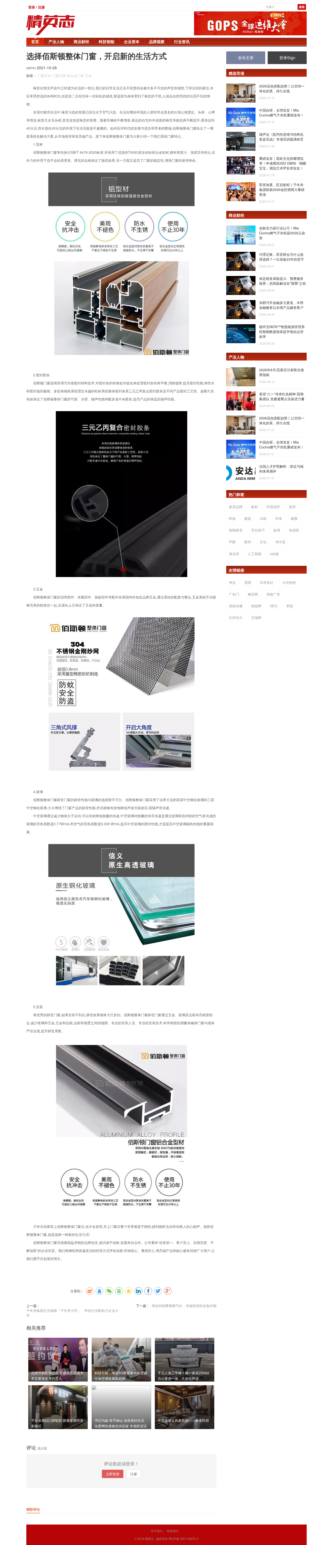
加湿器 (294, 530)
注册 (133, 1473)
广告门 (234, 594)
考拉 (232, 582)
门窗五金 (44, 75)
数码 (247, 541)
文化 (263, 541)
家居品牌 (236, 506)
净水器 (280, 541)
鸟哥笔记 (266, 582)
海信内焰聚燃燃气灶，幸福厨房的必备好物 (184, 1305)
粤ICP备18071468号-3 (183, 1538)
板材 (254, 506)
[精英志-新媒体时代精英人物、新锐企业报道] (60, 25)
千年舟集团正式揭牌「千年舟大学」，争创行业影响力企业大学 (72, 1313)
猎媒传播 (236, 605)
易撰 (247, 582)
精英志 (149, 1538)
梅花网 (253, 594)
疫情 (276, 530)
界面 (289, 605)
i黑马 (273, 605)
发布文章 (246, 57)
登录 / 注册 (36, 7)
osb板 (274, 553)
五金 (88, 75)
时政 (232, 518)
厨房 (292, 506)
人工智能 (254, 553)
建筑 (247, 518)
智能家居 (236, 530)
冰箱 (263, 518)
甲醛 (232, 541)
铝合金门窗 (75, 75)
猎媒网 (256, 605)
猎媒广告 (273, 594)
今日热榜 (289, 582)
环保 (278, 518)
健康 (294, 518)
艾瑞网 (256, 617)
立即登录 (112, 1473)
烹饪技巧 (258, 530)
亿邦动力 (236, 617)
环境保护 (273, 506)
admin (31, 67)
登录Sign (287, 57)
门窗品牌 (59, 75)
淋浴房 (234, 553)
